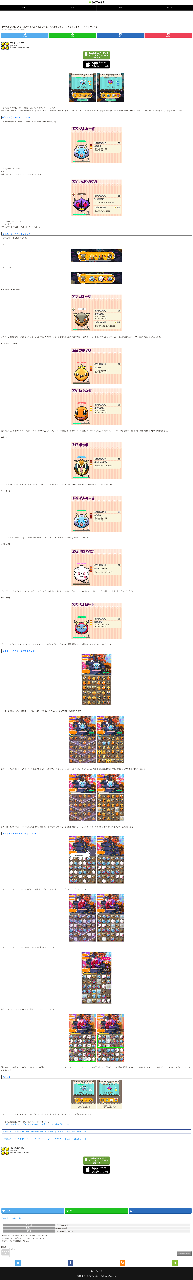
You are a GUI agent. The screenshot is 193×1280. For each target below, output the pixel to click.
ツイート (25, 36)
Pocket (168, 36)
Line (72, 36)
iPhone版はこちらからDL (11, 1218)
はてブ (120, 36)
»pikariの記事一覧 (184, 1253)
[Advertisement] (96, 17)
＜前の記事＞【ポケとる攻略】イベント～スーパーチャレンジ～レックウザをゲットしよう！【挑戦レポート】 (45, 1139)
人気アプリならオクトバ (94, 1276)
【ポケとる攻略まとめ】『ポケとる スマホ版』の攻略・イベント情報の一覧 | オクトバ (37, 1124)
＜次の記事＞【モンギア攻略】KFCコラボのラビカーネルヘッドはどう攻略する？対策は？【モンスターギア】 (45, 1132)
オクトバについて (96, 1271)
